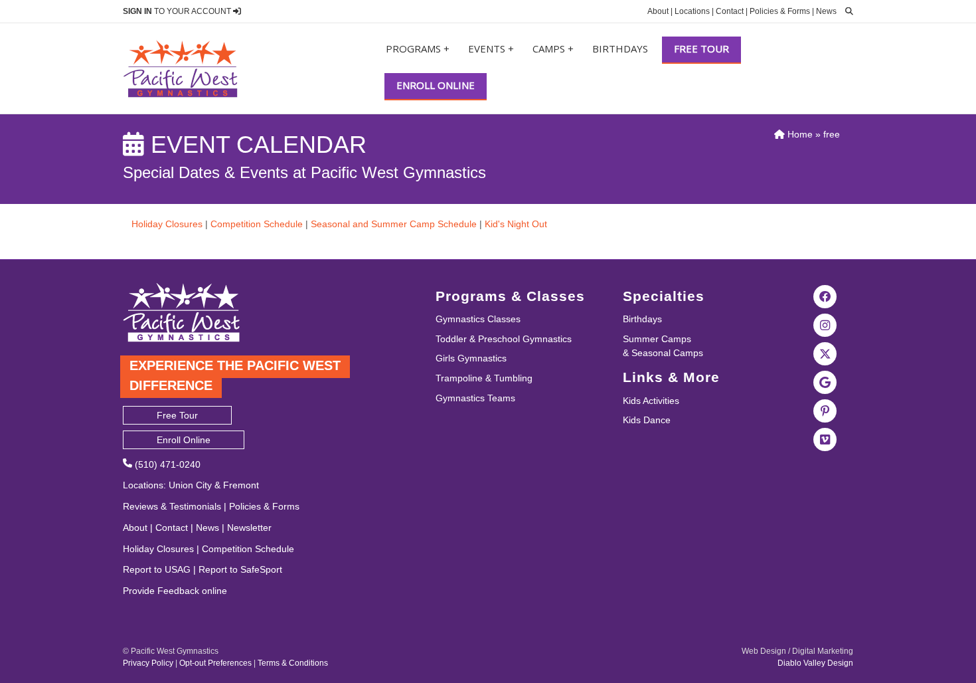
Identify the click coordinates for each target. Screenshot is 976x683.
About (658, 11)
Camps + (553, 48)
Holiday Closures (167, 224)
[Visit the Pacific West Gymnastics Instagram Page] (825, 324)
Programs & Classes (510, 296)
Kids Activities (651, 400)
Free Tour (701, 48)
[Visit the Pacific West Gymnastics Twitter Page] (825, 352)
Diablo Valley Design (815, 663)
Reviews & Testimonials (172, 506)
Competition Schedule (256, 224)
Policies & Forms (780, 11)
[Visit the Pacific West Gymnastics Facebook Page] (825, 295)
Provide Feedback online (175, 590)
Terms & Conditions (293, 663)
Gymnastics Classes (478, 319)
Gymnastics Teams (475, 398)
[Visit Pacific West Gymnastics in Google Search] (825, 381)
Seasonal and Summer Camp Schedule (394, 224)
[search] (846, 11)
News (826, 11)
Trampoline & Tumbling (484, 378)
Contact (730, 11)
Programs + (417, 48)
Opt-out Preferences (215, 663)
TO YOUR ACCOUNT (178, 11)
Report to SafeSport (240, 569)
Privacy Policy (148, 663)
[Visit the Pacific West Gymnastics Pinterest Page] (825, 410)
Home (799, 134)
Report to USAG (157, 569)
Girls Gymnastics (471, 358)
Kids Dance (647, 420)
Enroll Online (435, 85)
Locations (692, 11)
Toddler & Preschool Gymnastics (504, 339)
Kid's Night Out (516, 224)
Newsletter (249, 527)
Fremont (241, 485)
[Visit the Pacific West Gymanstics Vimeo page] (825, 438)
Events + (491, 48)
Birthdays (620, 48)
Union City (190, 485)
